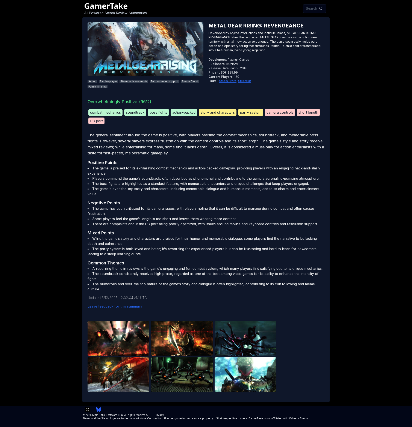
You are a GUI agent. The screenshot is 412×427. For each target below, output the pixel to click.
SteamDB (244, 81)
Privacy (159, 414)
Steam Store (227, 81)
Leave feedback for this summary (115, 306)
